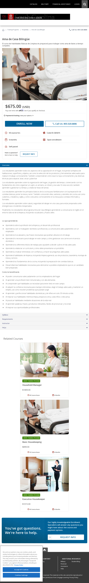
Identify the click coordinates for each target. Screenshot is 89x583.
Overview (5, 165)
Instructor (6, 323)
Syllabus (5, 315)
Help (62, 569)
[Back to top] (44, 558)
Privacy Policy (73, 577)
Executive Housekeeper (33, 499)
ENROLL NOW (24, 123)
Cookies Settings (21, 575)
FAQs (4, 327)
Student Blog (76, 561)
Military (63, 561)
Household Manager (32, 385)
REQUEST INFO (29, 154)
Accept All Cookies (21, 570)
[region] (21, 564)
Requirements (7, 319)
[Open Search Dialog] (85, 4)
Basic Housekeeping (32, 442)
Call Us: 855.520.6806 (78, 30)
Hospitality (25, 30)
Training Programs (13, 30)
